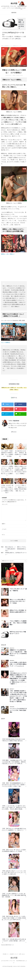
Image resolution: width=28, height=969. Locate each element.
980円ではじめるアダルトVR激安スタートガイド (18, 632)
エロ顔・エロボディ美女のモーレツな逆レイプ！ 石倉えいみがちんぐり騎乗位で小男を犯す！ (7, 489)
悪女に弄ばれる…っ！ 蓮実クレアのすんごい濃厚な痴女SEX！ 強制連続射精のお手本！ (15, 548)
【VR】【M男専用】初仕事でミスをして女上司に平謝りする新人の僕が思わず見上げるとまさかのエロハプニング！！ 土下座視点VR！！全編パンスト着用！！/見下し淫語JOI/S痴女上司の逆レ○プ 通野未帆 (18, 696)
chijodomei (16, 421)
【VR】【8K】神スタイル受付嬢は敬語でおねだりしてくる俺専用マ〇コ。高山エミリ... (14, 829)
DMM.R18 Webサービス (9, 944)
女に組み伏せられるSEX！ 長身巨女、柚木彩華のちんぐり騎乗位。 (21, 453)
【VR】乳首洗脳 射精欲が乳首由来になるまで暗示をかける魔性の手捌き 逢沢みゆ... (13, 739)
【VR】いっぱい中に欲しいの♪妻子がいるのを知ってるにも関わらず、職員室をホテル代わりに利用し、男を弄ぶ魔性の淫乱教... (14, 807)
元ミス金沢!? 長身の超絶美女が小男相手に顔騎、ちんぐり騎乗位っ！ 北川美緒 (7, 453)
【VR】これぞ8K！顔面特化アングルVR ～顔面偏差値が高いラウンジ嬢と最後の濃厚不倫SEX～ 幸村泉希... (14, 895)
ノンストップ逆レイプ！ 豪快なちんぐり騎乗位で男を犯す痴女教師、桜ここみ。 (21, 488)
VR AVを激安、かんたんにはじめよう (21, 24)
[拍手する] (14, 397)
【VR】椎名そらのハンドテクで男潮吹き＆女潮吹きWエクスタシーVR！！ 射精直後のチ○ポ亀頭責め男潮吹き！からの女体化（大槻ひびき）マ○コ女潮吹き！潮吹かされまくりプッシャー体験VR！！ (18, 678)
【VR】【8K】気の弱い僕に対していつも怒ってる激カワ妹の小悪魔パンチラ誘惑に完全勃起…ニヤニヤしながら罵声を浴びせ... (14, 918)
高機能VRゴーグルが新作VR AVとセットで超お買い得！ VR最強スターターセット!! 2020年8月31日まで (18, 652)
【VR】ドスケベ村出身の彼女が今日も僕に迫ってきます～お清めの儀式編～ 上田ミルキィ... (14, 940)
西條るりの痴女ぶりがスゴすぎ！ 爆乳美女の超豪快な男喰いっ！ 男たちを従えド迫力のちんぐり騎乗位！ (21, 470)
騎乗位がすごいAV (5, 387)
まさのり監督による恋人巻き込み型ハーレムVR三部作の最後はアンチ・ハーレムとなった (18, 664)
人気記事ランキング (13, 954)
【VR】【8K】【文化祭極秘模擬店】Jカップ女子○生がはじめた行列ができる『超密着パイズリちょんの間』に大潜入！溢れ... (13, 784)
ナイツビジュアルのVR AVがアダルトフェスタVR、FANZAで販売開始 (18, 710)
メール (4, 529)
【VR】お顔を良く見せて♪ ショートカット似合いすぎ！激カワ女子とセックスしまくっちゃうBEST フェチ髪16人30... (14, 872)
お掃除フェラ (13, 387)
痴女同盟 (14, 3)
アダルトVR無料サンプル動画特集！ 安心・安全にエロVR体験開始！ (18, 622)
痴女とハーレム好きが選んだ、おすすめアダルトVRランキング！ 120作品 (18, 601)
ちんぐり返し (20, 387)
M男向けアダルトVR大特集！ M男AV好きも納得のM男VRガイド (18, 611)
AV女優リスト (6, 954)
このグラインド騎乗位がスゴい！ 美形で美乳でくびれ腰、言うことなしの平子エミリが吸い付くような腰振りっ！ (7, 471)
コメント (4, 504)
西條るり (16, 389)
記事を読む (18, 38)
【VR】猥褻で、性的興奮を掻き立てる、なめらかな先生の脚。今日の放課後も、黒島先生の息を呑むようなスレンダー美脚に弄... (14, 762)
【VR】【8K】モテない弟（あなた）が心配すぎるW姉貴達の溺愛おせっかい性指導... (14, 850)
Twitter (15, 432)
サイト (3, 534)
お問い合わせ (22, 954)
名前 (3, 523)
